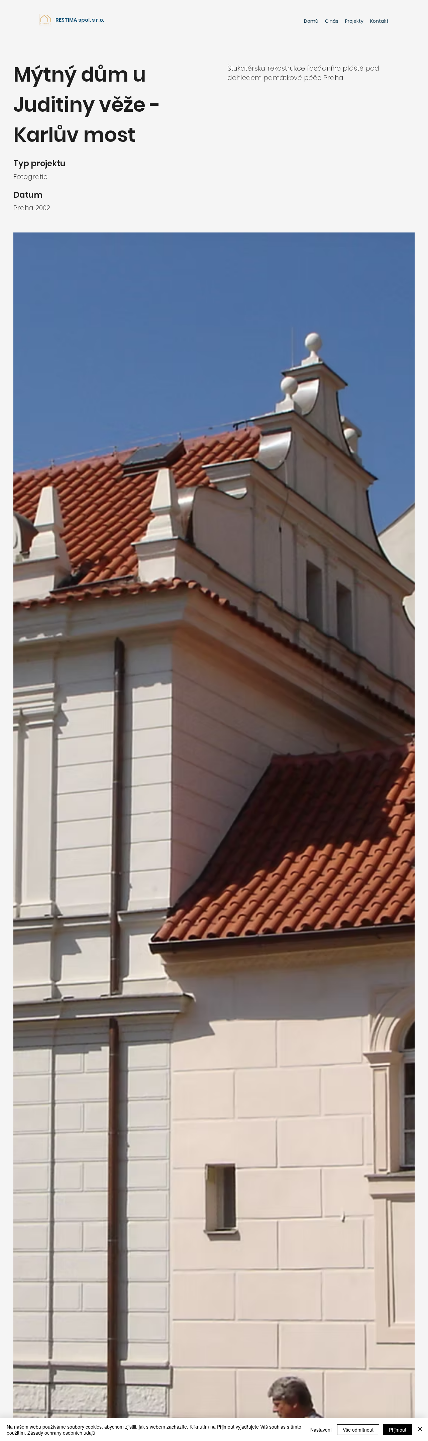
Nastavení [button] (321, 1429)
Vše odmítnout (358, 1429)
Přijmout (397, 1429)
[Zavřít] (420, 1430)
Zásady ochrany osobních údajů (61, 1432)
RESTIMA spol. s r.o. (80, 19)
